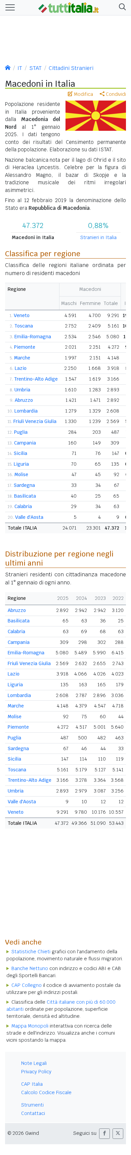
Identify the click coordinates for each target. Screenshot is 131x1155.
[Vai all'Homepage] (68, 7)
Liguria (21, 464)
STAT (35, 68)
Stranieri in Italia (98, 237)
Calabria (23, 506)
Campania (25, 443)
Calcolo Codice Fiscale (46, 1092)
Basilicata (25, 496)
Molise (21, 474)
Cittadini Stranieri (71, 68)
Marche (22, 358)
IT (19, 68)
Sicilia (20, 453)
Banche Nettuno (29, 968)
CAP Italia (32, 1084)
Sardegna (24, 485)
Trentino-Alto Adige (36, 379)
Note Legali (34, 1063)
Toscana (23, 326)
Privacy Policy (36, 1072)
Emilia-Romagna (32, 337)
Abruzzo (24, 400)
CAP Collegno (26, 985)
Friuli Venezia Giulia (34, 421)
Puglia (21, 432)
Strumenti (32, 1105)
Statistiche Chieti (30, 952)
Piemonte (24, 347)
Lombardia (26, 411)
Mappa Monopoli (29, 1026)
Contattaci (33, 1113)
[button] (121, 7)
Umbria (22, 390)
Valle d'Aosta (29, 517)
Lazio (21, 368)
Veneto (22, 315)
